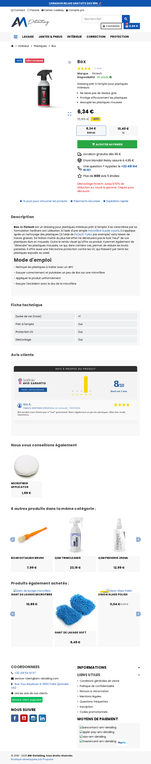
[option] (32, 543)
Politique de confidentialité (97, 686)
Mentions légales (90, 696)
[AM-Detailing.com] (30, 22)
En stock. (103, 77)
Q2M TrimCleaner (68, 558)
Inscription (86, 707)
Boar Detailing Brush (27, 558)
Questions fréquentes (94, 701)
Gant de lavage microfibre (31, 594)
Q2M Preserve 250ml (113, 558)
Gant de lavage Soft (70, 632)
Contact (19, 10)
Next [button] (138, 539)
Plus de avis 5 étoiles (101, 176)
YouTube (24, 718)
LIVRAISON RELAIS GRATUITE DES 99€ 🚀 (75, 3)
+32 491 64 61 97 (25, 673)
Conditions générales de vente (99, 681)
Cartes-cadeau (54, 10)
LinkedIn (42, 718)
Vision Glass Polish (112, 594)
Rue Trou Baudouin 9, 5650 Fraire (36, 684)
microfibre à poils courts (103, 231)
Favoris (34, 10)
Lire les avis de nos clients (31, 693)
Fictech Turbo (83, 234)
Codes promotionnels (94, 712)
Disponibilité (86, 77)
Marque (82, 73)
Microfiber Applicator (19, 484)
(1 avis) (98, 68)
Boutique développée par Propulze (32, 759)
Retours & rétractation (94, 691)
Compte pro (76, 10)
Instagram (33, 718)
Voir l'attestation (33, 389)
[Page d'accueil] (12, 46)
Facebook (14, 718)
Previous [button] (12, 539)
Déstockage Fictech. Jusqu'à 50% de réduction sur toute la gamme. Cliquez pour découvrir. (105, 187)
